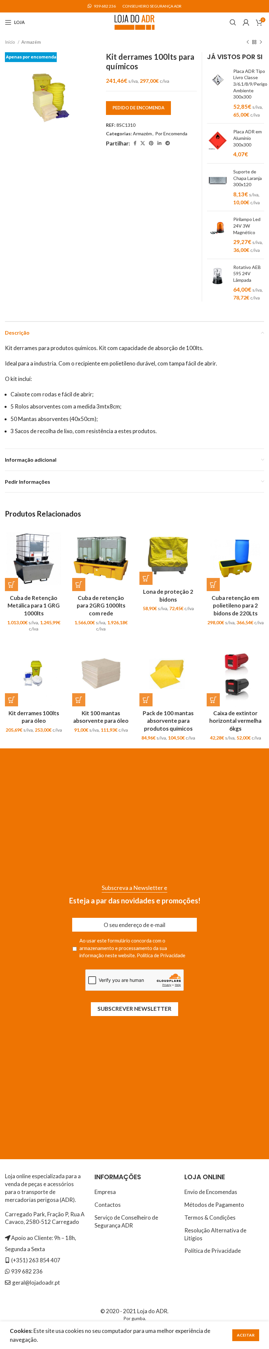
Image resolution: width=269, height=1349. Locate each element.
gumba (138, 1318)
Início (10, 42)
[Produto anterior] (247, 42)
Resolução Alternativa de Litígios (215, 1234)
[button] (11, 584)
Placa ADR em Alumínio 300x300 (247, 138)
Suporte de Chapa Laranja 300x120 (247, 178)
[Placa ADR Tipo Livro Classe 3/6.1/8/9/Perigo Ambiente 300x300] (217, 93)
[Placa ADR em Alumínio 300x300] (217, 143)
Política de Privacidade (161, 955)
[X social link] (142, 143)
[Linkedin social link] (159, 143)
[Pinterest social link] (151, 143)
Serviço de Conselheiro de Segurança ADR (126, 1221)
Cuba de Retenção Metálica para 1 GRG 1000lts (34, 605)
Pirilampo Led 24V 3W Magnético (246, 225)
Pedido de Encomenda (138, 107)
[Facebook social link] (135, 143)
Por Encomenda (171, 133)
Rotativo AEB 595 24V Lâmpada (247, 273)
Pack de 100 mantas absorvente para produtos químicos (168, 721)
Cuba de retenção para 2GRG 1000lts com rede (101, 605)
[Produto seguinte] (261, 42)
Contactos (107, 1204)
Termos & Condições (210, 1217)
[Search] (232, 22)
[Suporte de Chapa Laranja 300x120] (217, 187)
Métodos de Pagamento (214, 1204)
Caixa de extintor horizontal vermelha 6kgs (235, 721)
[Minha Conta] (246, 22)
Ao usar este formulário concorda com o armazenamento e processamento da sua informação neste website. (132, 948)
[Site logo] (134, 21)
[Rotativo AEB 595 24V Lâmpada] (217, 282)
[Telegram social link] (167, 143)
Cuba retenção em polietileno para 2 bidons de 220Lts (235, 605)
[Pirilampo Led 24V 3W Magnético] (217, 235)
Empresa (105, 1191)
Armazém (31, 42)
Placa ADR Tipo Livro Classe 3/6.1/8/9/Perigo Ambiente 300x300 (250, 84)
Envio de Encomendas (210, 1191)
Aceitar (246, 1335)
